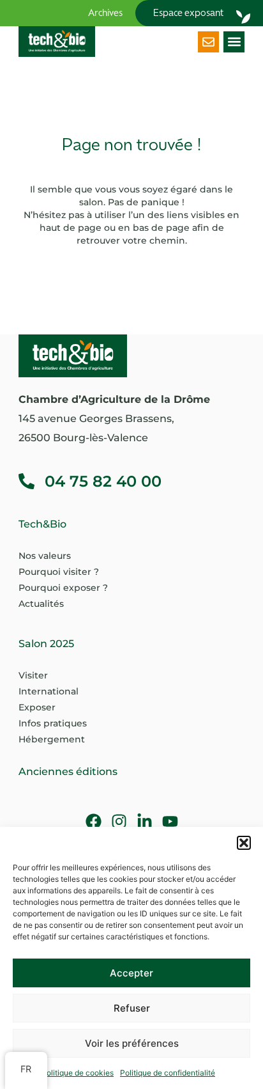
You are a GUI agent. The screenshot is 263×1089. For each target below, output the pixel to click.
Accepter (131, 973)
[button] (243, 842)
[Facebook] (93, 821)
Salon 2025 (46, 644)
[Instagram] (119, 821)
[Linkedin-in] (145, 821)
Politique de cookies (77, 1072)
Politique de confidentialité (167, 1072)
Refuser (132, 1008)
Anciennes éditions (68, 771)
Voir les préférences (132, 1043)
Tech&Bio (42, 524)
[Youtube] (170, 821)
